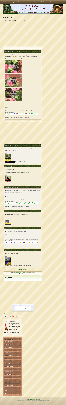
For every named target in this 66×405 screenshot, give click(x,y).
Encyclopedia (7, 390)
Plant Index (7, 388)
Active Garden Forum (22, 269)
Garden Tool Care (8, 377)
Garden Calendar (8, 347)
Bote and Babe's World (20, 161)
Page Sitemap (38, 399)
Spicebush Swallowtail (25, 172)
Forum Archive (8, 344)
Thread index (24, 47)
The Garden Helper (10, 2)
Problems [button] (43, 1)
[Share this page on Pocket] (16, 316)
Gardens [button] (27, 1)
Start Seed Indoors (8, 374)
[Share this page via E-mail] (19, 316)
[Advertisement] (22, 33)
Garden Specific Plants (9, 360)
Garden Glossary (8, 379)
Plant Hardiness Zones (9, 369)
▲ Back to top (33, 402)
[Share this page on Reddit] (14, 316)
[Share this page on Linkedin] (11, 316)
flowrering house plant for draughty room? (20, 46)
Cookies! (6, 393)
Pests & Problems (8, 371)
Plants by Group (8, 358)
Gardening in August (9, 350)
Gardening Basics (8, 352)
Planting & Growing (9, 355)
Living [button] (59, 1)
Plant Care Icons (8, 382)
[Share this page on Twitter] (8, 316)
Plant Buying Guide (9, 366)
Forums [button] (51, 1)
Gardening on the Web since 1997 (43, 11)
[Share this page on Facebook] (5, 316)
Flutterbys (33, 46)
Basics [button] (19, 1)
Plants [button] (35, 1)
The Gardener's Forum (9, 341)
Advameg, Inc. (32, 399)
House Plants (7, 363)
